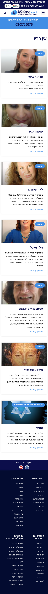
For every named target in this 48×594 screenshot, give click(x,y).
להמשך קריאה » (36, 93)
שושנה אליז (36, 131)
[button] (43, 13)
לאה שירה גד (35, 189)
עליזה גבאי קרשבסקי (30, 308)
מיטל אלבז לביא (33, 370)
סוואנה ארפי (35, 77)
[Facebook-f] (27, 467)
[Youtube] (21, 467)
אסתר (39, 428)
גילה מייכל (36, 247)
